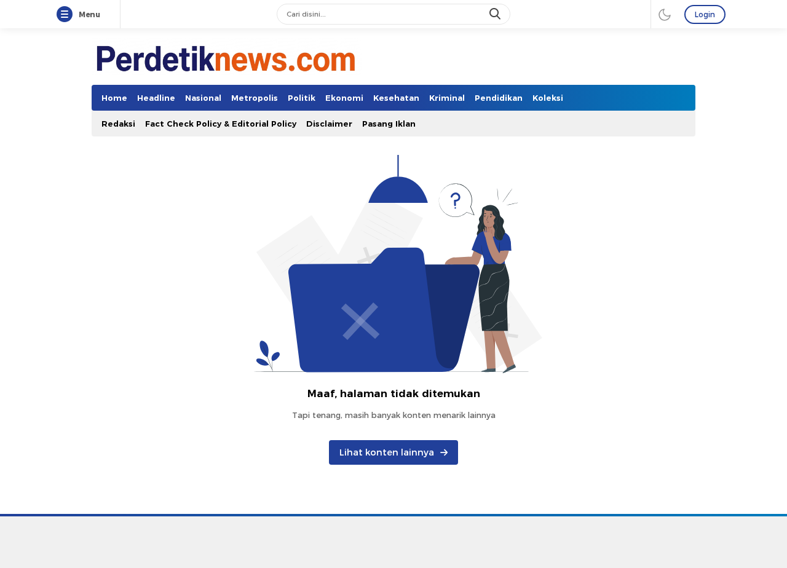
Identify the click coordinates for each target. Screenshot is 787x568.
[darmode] (664, 14)
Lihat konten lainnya (386, 452)
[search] (496, 14)
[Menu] (67, 14)
